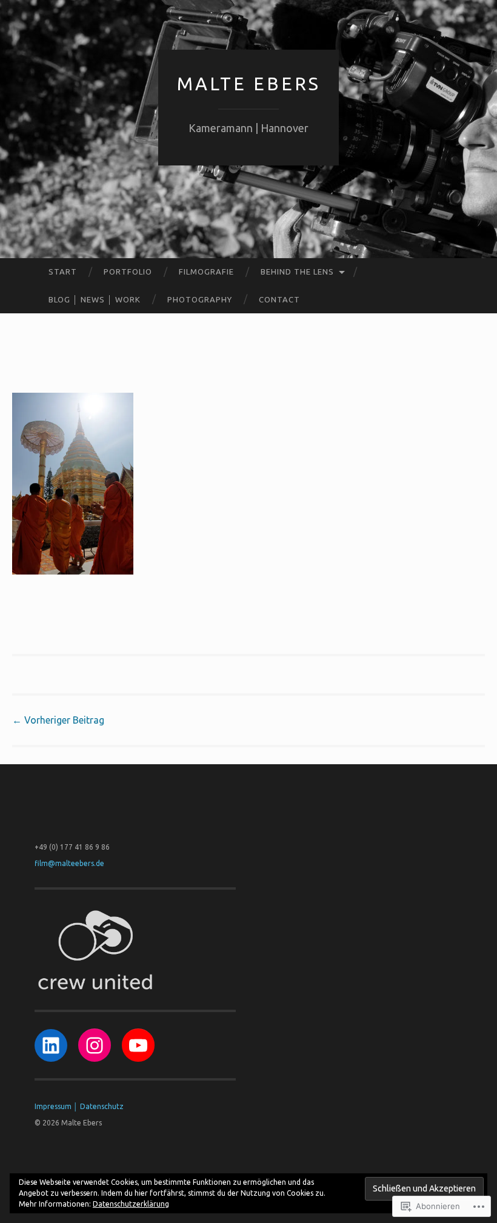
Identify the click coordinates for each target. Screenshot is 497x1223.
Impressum (53, 1106)
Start (62, 271)
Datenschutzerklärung (131, 1204)
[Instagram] (94, 1045)
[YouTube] (138, 1045)
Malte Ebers (249, 83)
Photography (199, 299)
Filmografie (206, 271)
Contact (279, 299)
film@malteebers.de (69, 863)
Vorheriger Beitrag (58, 720)
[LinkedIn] (51, 1045)
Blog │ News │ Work (94, 299)
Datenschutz (102, 1106)
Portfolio (128, 271)
